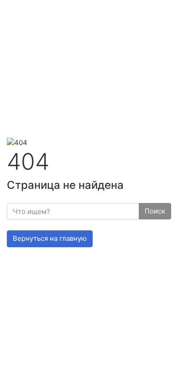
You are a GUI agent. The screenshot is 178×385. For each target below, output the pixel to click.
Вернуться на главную (50, 238)
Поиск (155, 211)
